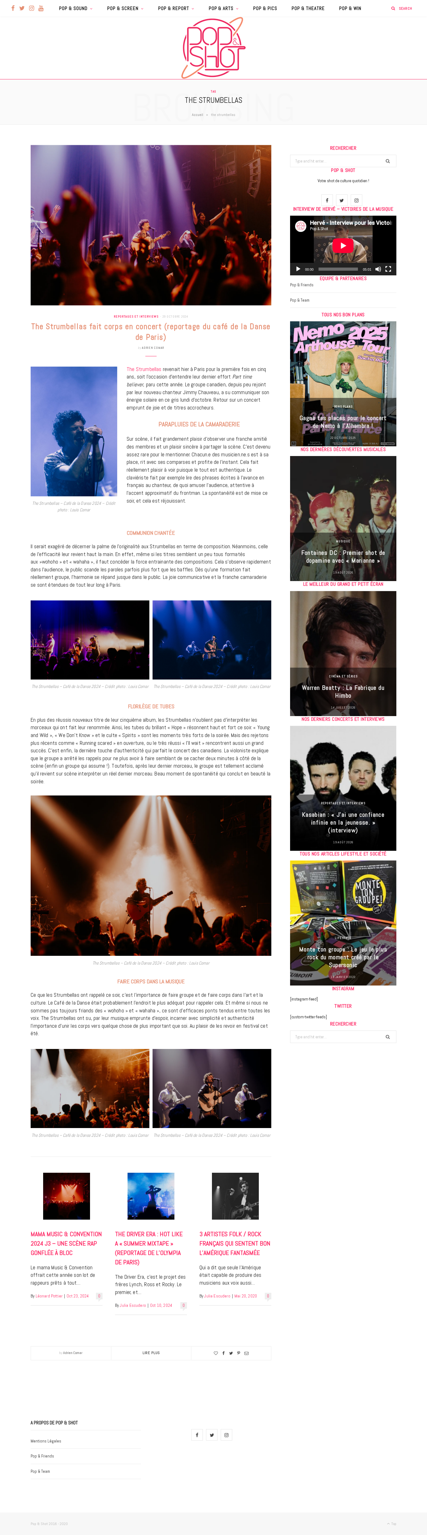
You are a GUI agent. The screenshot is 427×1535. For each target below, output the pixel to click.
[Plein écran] (388, 269)
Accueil (197, 114)
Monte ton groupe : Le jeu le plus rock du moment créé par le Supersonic (343, 957)
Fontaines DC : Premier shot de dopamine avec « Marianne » (343, 556)
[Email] (246, 1353)
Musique (343, 541)
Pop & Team (299, 300)
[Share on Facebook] (223, 1353)
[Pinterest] (238, 1353)
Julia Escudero (133, 1305)
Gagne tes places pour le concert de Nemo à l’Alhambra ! (343, 422)
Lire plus (151, 1352)
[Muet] (378, 269)
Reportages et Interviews (136, 316)
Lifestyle (343, 938)
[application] (343, 245)
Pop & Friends (302, 285)
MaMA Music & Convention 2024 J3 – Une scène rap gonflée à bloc (66, 1243)
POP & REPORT (173, 8)
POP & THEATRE (308, 8)
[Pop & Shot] (213, 48)
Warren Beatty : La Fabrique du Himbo (343, 692)
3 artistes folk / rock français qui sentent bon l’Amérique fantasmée (234, 1243)
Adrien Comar (153, 348)
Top (393, 1523)
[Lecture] (298, 269)
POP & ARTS (221, 8)
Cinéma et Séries (343, 676)
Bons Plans (343, 406)
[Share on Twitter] (231, 1353)
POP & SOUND (73, 8)
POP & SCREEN (122, 8)
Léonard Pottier (49, 1296)
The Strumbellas (144, 369)
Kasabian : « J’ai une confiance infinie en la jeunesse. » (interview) (343, 822)
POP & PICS (265, 8)
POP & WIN (350, 8)
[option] (343, 383)
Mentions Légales (46, 1441)
